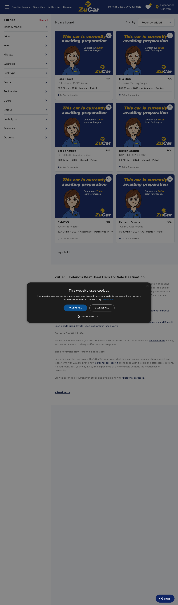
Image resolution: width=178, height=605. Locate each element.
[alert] (89, 302)
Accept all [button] (75, 307)
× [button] (147, 286)
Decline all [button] (102, 307)
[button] (89, 316)
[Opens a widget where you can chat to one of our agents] (165, 599)
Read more (108, 299)
